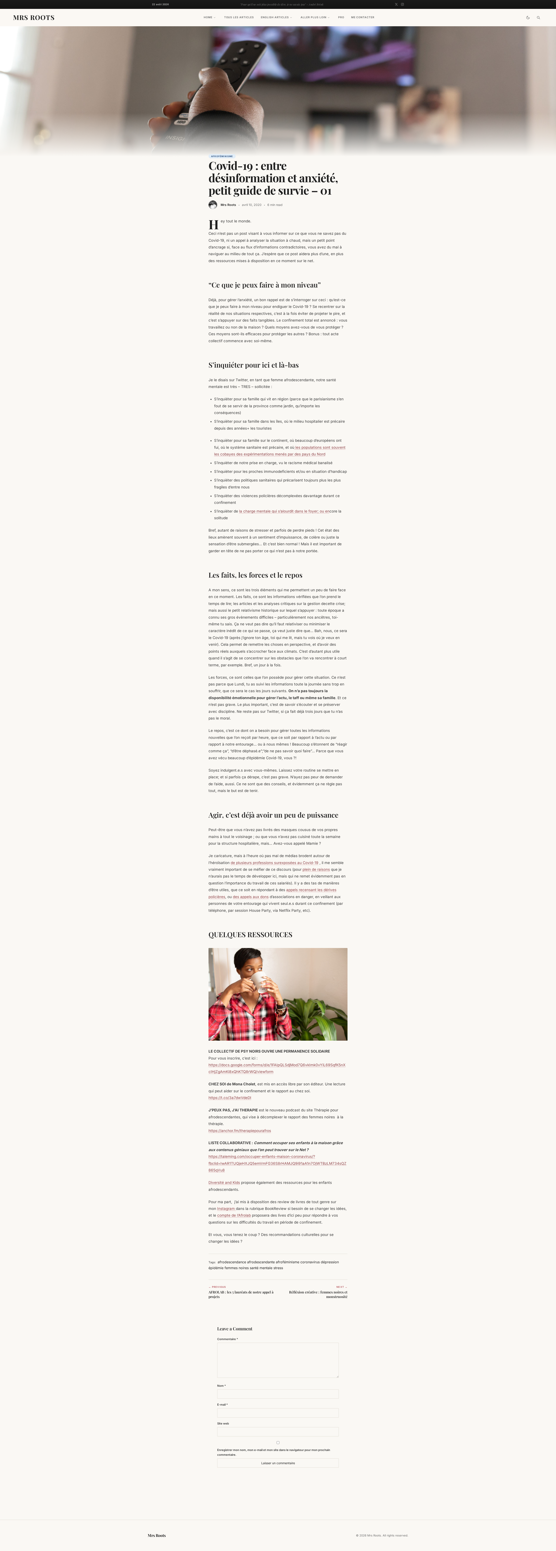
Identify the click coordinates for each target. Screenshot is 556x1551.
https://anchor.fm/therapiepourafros (239, 1131)
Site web (223, 1423)
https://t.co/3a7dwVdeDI (229, 1098)
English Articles (275, 17)
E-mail (222, 1404)
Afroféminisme (222, 156)
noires (244, 1268)
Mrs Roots (34, 17)
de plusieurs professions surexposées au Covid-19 (274, 863)
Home (208, 17)
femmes (231, 1268)
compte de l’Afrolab (234, 1215)
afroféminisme (287, 1262)
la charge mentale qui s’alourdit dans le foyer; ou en (284, 511)
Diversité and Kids (224, 1182)
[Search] (538, 17)
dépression (330, 1262)
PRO (341, 17)
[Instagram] (402, 4)
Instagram (226, 1208)
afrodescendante (261, 1262)
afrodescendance (232, 1262)
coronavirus (310, 1262)
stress (278, 1268)
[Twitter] (396, 4)
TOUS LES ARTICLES (239, 17)
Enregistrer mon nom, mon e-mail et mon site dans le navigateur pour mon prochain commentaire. (273, 1452)
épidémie (215, 1268)
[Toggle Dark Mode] (528, 17)
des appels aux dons (251, 897)
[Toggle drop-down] (214, 17)
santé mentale (261, 1268)
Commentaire (227, 1339)
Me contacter (363, 17)
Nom (221, 1385)
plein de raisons (316, 869)
